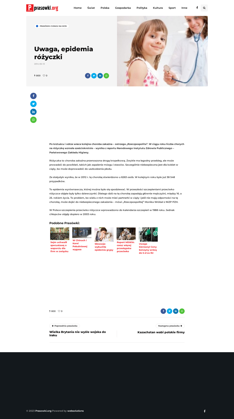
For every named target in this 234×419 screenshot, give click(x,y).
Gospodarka (123, 7)
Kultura (158, 7)
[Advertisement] (117, 115)
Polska (105, 7)
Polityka (142, 7)
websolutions (75, 410)
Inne (184, 7)
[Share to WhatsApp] (106, 75)
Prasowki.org (43, 410)
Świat (91, 7)
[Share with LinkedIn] (100, 75)
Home (78, 7)
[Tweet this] (94, 75)
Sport (172, 7)
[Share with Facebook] (87, 75)
